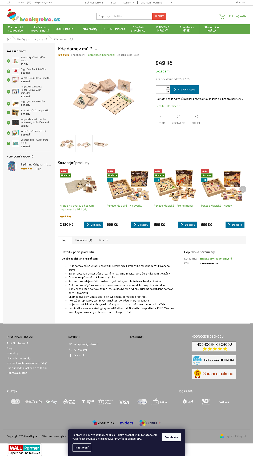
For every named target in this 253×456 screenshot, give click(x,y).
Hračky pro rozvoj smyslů (216, 259)
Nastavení (81, 448)
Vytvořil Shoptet (236, 436)
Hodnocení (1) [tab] (83, 240)
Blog (114, 2)
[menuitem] (15, 29)
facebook (79, 355)
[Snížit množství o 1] (168, 92)
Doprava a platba (17, 373)
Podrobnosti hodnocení (100, 55)
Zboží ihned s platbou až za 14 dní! (27, 368)
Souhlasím (171, 437)
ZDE (138, 439)
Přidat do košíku (186, 89)
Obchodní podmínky (151, 2)
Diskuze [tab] (103, 240)
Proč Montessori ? (94, 2)
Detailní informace (167, 106)
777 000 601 (80, 350)
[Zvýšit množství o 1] (168, 88)
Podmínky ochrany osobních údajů (27, 363)
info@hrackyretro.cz (86, 344)
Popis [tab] (65, 240)
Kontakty (128, 2)
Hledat (159, 16)
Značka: (128, 55)
